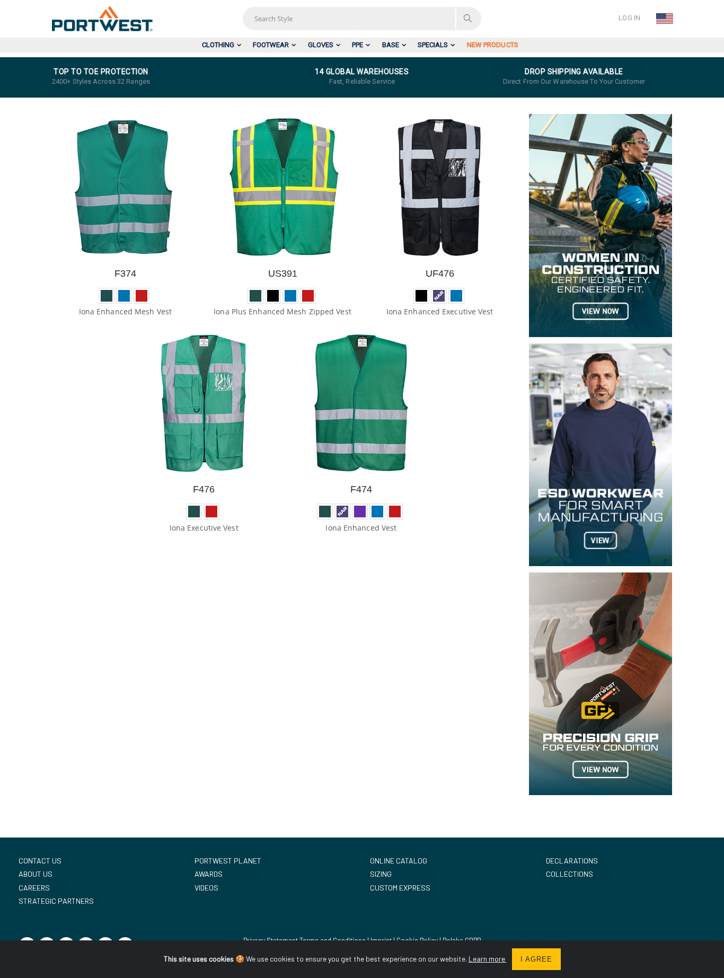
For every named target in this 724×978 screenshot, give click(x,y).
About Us (35, 873)
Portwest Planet (228, 860)
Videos (206, 887)
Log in (629, 18)
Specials (433, 45)
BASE (390, 45)
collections (569, 873)
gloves (320, 45)
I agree (536, 959)
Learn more (488, 958)
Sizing (381, 873)
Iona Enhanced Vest (360, 528)
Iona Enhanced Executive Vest (439, 311)
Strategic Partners (56, 900)
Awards (209, 873)
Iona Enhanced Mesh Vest (125, 311)
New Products (492, 45)
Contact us (40, 860)
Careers (34, 887)
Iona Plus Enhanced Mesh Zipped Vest (282, 311)
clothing (218, 45)
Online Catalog (398, 860)
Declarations (572, 860)
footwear (271, 45)
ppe (357, 45)
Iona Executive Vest (204, 528)
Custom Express (400, 887)
